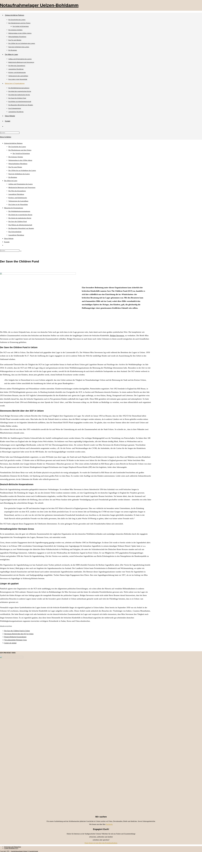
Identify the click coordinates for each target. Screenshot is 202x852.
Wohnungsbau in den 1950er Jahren (20, 160)
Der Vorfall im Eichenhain (21, 153)
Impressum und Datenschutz (12, 847)
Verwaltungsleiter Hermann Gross (15, 640)
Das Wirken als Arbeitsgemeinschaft (20, 225)
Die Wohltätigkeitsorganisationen (19, 211)
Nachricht (109, 824)
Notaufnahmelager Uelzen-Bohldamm (39, 5)
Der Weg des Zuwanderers (17, 191)
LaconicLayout (33, 851)
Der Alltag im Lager (10, 181)
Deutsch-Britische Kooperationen (15, 637)
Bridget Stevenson (117, 335)
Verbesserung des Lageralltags (18, 201)
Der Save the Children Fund (17, 221)
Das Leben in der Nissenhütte (18, 204)
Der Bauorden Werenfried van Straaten (21, 228)
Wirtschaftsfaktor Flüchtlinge (17, 164)
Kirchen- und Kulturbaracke (17, 198)
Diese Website (8, 238)
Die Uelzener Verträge (15, 157)
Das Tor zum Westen (15, 167)
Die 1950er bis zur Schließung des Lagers (22, 170)
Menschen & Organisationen (13, 208)
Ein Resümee (12, 177)
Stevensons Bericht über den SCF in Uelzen (18, 634)
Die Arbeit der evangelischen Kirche (20, 215)
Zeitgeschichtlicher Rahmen (13, 143)
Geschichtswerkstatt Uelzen (19, 851)
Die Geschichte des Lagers (17, 146)
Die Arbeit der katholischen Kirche (19, 218)
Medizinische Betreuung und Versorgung (21, 187)
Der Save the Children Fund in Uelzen (17, 631)
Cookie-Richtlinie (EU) (11, 848)
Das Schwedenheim (14, 232)
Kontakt (6, 242)
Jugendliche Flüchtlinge (16, 194)
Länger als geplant (10, 643)
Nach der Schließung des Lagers (19, 174)
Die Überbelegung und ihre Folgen (19, 150)
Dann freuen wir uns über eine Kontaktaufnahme (101, 843)
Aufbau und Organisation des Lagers (20, 184)
